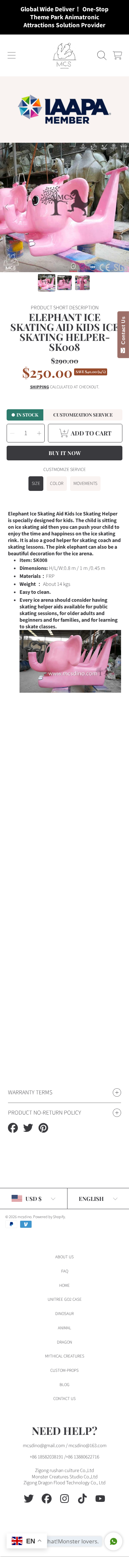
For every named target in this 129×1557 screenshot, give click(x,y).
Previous (7, 207)
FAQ (64, 1271)
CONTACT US (64, 1399)
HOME (64, 1285)
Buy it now (65, 452)
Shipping (39, 387)
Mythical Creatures (64, 1356)
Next (122, 207)
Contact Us (123, 332)
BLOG (64, 1385)
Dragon (64, 1342)
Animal (64, 1328)
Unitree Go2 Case (65, 1299)
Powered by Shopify (49, 1217)
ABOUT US (64, 1257)
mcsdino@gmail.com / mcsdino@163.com (65, 1445)
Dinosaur (64, 1314)
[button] (11, 55)
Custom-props (64, 1370)
